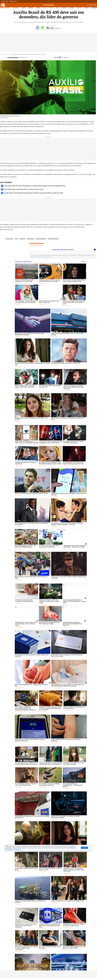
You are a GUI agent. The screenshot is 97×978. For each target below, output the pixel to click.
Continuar (84, 847)
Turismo (64, 8)
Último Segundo (5, 8)
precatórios (30, 238)
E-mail (86, 8)
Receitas (51, 8)
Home (1, 54)
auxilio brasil (9, 238)
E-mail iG (14, 1)
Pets (44, 8)
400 (16, 238)
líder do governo (41, 238)
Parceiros (93, 8)
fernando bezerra (53, 238)
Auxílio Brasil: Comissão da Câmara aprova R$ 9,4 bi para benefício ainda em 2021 (33, 193)
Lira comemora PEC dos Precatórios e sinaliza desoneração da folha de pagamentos (34, 186)
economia (22, 238)
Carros (38, 8)
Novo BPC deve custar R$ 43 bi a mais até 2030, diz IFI (24, 189)
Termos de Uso (17, 849)
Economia (48, 5)
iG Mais (79, 8)
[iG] (3, 5)
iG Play (72, 8)
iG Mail (88, 5)
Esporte (31, 8)
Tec (58, 8)
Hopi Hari (6, 1)
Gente (23, 8)
